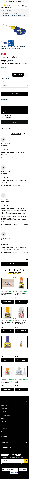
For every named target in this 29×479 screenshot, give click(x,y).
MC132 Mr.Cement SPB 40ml (6, 352)
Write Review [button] (14, 122)
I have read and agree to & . (12, 463)
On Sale (3, 425)
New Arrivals (5, 428)
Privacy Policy (21, 463)
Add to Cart (18, 74)
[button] (26, 75)
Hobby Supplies (5, 415)
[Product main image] (14, 28)
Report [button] (15, 157)
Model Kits (4, 408)
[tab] (16, 133)
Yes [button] (13, 157)
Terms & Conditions (14, 463)
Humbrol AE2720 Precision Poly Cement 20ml (21, 352)
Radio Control (5, 405)
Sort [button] (2, 128)
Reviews (5, 263)
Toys (2, 418)
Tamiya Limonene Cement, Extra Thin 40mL (7, 382)
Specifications (6, 112)
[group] (14, 115)
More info (11, 60)
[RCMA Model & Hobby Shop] (7, 6)
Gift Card (3, 422)
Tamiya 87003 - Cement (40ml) (20, 382)
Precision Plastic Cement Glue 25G (6, 294)
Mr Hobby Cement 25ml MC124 (20, 294)
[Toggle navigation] (26, 6)
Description (5, 108)
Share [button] (19, 157)
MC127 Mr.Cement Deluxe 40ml (7, 323)
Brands (3, 431)
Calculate (15, 93)
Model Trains (5, 412)
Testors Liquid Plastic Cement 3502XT (20, 323)
